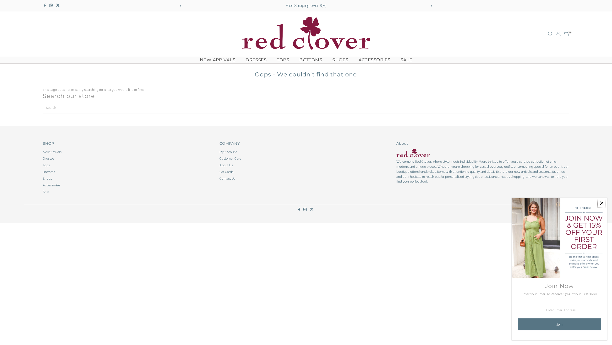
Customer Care (230, 158)
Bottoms (310, 60)
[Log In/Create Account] (558, 34)
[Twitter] (58, 6)
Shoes (340, 60)
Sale (406, 60)
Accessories (374, 60)
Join (560, 324)
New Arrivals (217, 60)
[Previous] (180, 5)
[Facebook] (45, 6)
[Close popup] (601, 203)
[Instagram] (51, 6)
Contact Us (227, 178)
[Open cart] (566, 34)
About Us (226, 165)
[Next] (431, 5)
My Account (228, 152)
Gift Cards (226, 172)
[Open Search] (550, 34)
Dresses (256, 60)
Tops (283, 60)
